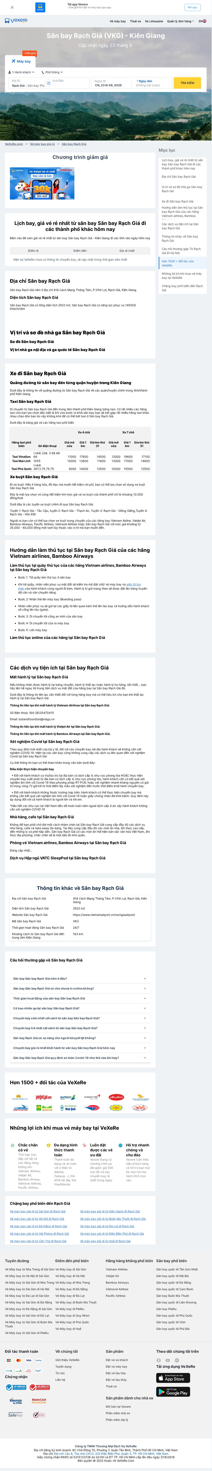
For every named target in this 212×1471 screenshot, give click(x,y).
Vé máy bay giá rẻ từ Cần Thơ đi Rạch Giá (38, 1241)
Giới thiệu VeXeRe (67, 1360)
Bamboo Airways (117, 1282)
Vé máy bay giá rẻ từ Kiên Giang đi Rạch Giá (110, 1211)
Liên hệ (60, 1379)
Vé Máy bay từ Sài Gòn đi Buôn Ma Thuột (28, 1324)
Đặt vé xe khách (117, 1360)
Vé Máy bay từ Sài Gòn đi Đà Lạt (27, 1315)
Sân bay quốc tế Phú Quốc (174, 1315)
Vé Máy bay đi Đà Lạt (70, 1295)
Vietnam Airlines (117, 1269)
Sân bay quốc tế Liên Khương (176, 1302)
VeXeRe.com (14, 144)
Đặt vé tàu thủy (116, 1379)
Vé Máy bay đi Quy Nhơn (72, 1315)
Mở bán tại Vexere (118, 1406)
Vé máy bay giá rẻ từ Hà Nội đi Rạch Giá (37, 1218)
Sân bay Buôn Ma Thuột (172, 1295)
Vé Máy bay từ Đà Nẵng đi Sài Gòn (28, 1309)
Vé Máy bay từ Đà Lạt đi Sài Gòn (27, 1295)
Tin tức (60, 1373)
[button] (80, 979)
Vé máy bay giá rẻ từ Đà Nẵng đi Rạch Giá (38, 1226)
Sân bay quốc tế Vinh (170, 1322)
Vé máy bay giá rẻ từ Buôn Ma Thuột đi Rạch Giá (113, 1218)
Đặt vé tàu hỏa (116, 1373)
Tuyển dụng (63, 1366)
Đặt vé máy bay (116, 1366)
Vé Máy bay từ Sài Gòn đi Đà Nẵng (28, 1302)
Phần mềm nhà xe (118, 1413)
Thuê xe (135, 21)
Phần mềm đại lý (117, 1419)
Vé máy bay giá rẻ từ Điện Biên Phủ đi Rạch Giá (112, 1233)
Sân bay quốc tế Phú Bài (172, 1328)
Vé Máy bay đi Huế (68, 1328)
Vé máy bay (118, 21)
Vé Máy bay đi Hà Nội (70, 1276)
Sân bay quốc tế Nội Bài (172, 1276)
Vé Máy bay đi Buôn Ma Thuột (75, 1302)
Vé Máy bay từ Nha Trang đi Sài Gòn (29, 1269)
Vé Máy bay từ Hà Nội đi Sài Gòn (27, 1276)
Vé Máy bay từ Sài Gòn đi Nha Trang (29, 1282)
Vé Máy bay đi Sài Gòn (70, 1269)
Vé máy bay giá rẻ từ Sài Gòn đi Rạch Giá (37, 1211)
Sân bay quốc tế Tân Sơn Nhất (177, 1269)
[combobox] (12, 86)
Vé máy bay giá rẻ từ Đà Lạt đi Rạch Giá (107, 1226)
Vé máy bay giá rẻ (42, 144)
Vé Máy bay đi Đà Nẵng (71, 1289)
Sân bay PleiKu (166, 1309)
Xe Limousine (154, 21)
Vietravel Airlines (117, 1289)
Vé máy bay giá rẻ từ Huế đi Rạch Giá (105, 1241)
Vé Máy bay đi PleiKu (69, 1309)
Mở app (192, 7)
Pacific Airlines (116, 1295)
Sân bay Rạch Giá (74, 144)
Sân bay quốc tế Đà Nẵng (173, 1282)
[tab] (20, 61)
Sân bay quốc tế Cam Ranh (174, 1289)
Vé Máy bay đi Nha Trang (72, 1282)
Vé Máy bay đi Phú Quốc (72, 1322)
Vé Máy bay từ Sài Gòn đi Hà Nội (27, 1289)
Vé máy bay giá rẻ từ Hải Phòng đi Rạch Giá (39, 1233)
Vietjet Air (112, 1276)
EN (200, 21)
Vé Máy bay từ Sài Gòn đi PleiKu (27, 1333)
